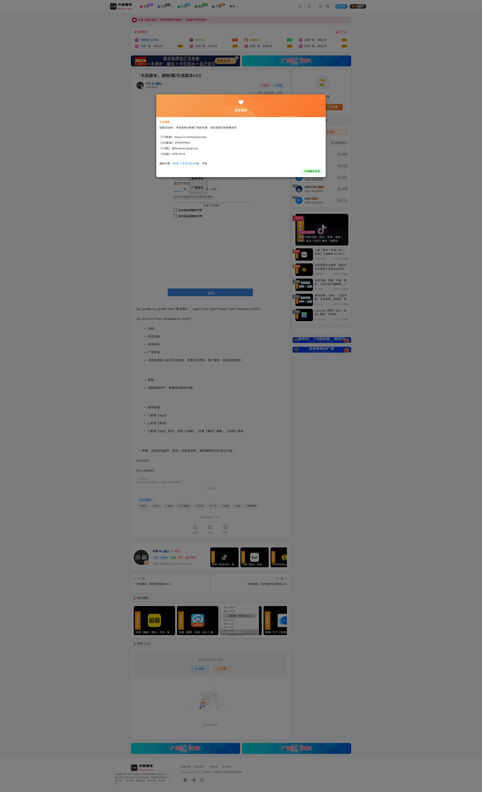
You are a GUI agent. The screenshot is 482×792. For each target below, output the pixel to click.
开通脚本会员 (312, 171)
